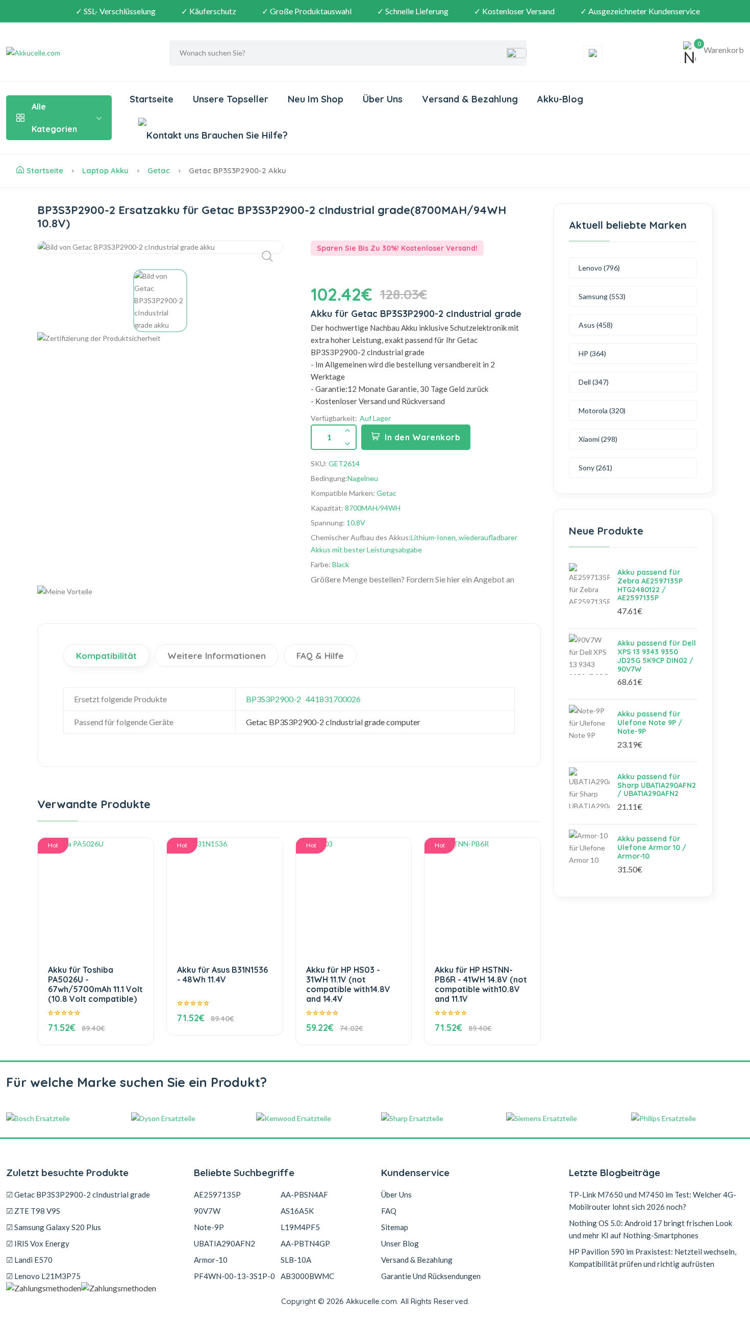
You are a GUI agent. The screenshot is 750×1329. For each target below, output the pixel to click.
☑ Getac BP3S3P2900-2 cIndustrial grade (78, 1194)
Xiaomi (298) (598, 439)
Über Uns (383, 99)
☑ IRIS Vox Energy (37, 1243)
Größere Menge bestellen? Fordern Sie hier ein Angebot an (412, 579)
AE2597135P (217, 1194)
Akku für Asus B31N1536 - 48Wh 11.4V (222, 975)
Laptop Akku (105, 170)
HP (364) (592, 353)
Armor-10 (211, 1259)
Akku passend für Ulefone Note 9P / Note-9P (649, 722)
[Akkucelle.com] (70, 53)
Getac (158, 170)
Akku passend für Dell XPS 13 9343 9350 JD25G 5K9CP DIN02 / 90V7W (656, 656)
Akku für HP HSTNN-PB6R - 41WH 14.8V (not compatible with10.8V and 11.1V (481, 984)
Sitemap (394, 1227)
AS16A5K (297, 1210)
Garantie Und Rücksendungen (431, 1276)
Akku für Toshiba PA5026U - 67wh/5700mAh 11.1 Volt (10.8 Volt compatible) (95, 984)
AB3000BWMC (307, 1276)
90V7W (207, 1210)
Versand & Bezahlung (470, 99)
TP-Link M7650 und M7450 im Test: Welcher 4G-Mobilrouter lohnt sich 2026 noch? (652, 1200)
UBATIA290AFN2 (224, 1243)
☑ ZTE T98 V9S (33, 1210)
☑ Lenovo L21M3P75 (43, 1276)
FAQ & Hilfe (320, 655)
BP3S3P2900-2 (273, 699)
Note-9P (209, 1227)
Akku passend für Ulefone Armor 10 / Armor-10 (651, 847)
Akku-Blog (560, 99)
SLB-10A (296, 1259)
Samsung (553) (602, 296)
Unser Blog (400, 1243)
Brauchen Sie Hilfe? (243, 135)
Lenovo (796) (599, 267)
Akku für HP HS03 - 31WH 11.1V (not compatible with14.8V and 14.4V (348, 984)
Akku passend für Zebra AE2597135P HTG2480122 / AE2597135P (650, 585)
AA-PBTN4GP (305, 1243)
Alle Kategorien (54, 117)
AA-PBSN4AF (304, 1194)
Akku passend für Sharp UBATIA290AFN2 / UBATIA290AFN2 (656, 785)
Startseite (151, 99)
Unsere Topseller (230, 99)
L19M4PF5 (300, 1227)
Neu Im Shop (315, 99)
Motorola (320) (602, 410)
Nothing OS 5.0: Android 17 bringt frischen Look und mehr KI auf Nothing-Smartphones (650, 1229)
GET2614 (344, 463)
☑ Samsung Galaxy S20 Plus (53, 1227)
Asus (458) (596, 325)
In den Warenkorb (422, 437)
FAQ (388, 1210)
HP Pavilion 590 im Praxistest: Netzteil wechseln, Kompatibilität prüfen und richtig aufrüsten (652, 1257)
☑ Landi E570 (29, 1259)
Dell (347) (594, 382)
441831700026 (333, 699)
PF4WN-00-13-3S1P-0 (234, 1276)
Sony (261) (595, 467)
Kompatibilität (106, 655)
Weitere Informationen (216, 655)
